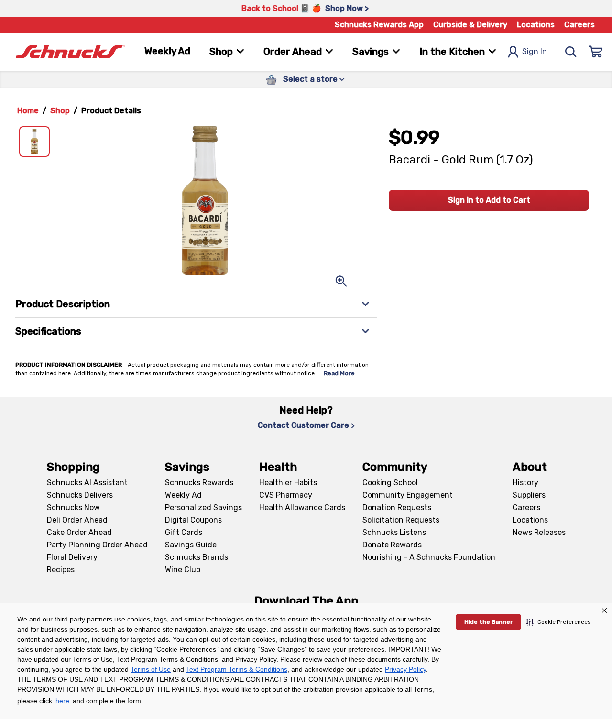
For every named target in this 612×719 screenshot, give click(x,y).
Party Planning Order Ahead (97, 544)
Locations (536, 24)
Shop (60, 110)
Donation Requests (396, 507)
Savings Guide (191, 544)
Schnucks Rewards (199, 482)
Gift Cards (183, 532)
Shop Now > (347, 8)
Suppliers (529, 495)
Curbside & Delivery (470, 24)
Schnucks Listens (394, 532)
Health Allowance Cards (302, 507)
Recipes (61, 569)
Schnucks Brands (196, 557)
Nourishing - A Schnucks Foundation (428, 557)
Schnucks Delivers (80, 495)
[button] (559, 622)
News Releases (539, 532)
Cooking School (390, 482)
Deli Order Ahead (77, 519)
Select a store (310, 79)
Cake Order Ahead (79, 532)
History (525, 482)
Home (28, 110)
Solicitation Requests (400, 519)
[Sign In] (595, 51)
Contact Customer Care (303, 425)
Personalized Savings (203, 507)
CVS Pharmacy (285, 495)
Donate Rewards (392, 544)
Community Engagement (407, 495)
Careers (579, 24)
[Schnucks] (70, 52)
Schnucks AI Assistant (87, 482)
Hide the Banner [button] (488, 622)
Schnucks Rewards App (379, 24)
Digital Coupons (193, 519)
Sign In (534, 51)
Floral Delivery (72, 557)
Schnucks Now (73, 507)
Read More (339, 373)
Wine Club (182, 569)
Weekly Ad (167, 51)
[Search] (570, 51)
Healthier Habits (288, 482)
